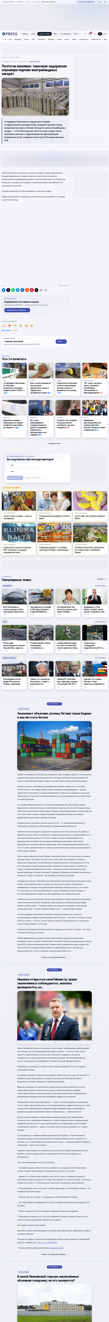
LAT (104, 34)
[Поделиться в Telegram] (18, 290)
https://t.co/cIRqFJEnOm (47, 1243)
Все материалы (101, 585)
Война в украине (9, 658)
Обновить (101, 579)
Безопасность (83, 39)
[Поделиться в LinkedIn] (22, 290)
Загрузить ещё (54, 443)
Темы (4, 39)
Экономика (41, 39)
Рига (10, 39)
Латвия (59, 39)
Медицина (17, 39)
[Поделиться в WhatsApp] (13, 290)
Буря (33, 39)
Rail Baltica (7, 586)
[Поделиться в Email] (41, 290)
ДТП (5, 622)
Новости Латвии (44, 34)
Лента (33, 34)
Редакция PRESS (34, 61)
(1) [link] (23, 390)
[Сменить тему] (95, 34)
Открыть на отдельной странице (54, 957)
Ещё (75, 34)
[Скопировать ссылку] (46, 290)
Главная (25, 34)
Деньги (67, 39)
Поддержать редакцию (85, 2)
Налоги (74, 39)
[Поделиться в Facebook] (4, 290)
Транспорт (51, 39)
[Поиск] (85, 34)
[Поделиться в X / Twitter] (8, 290)
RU (100, 34)
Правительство (96, 39)
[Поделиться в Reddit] (27, 290)
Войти (99, 2)
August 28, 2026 (57, 1248)
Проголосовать (15, 478)
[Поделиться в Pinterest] (32, 290)
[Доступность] (104, 1)
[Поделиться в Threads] (36, 290)
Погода (26, 39)
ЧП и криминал (65, 34)
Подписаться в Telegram (17, 310)
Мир (55, 34)
